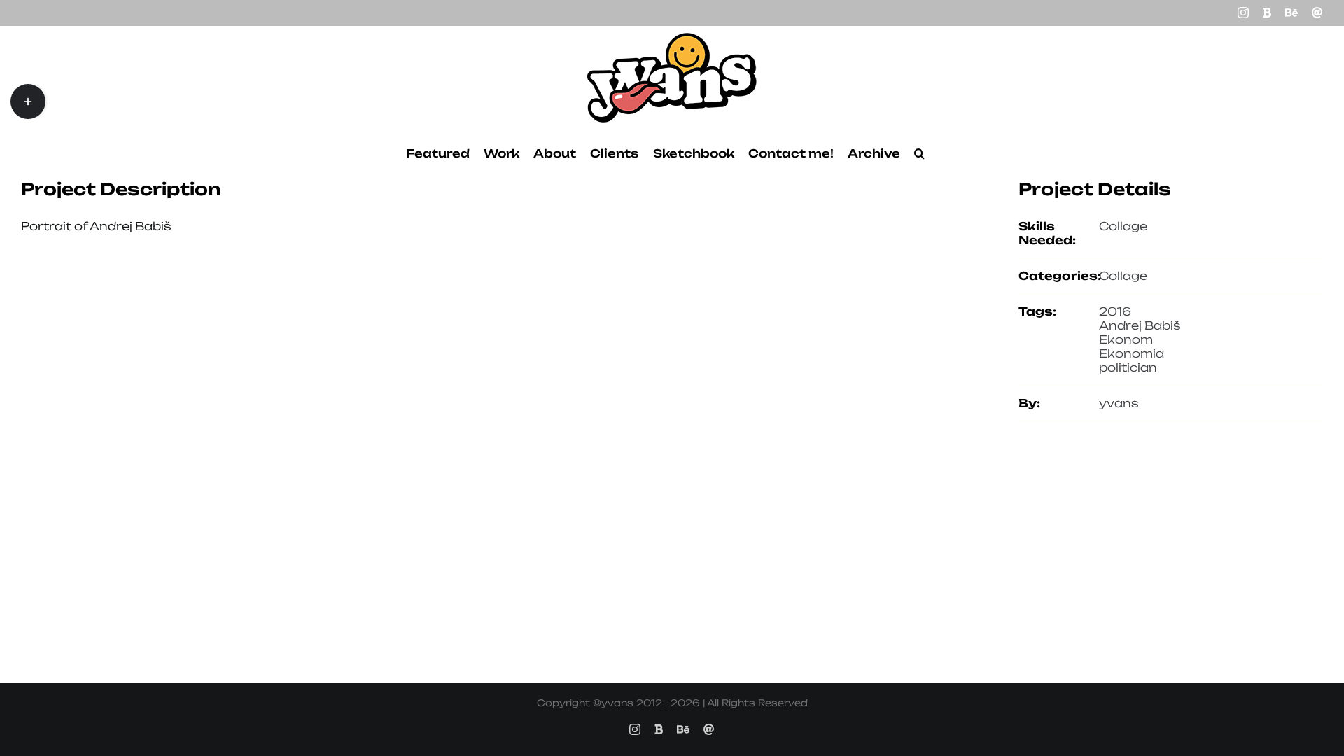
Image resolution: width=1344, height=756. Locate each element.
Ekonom (1126, 339)
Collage (1123, 226)
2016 (1115, 311)
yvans (1119, 403)
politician (1128, 367)
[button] (919, 153)
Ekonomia (1131, 353)
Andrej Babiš (1140, 325)
